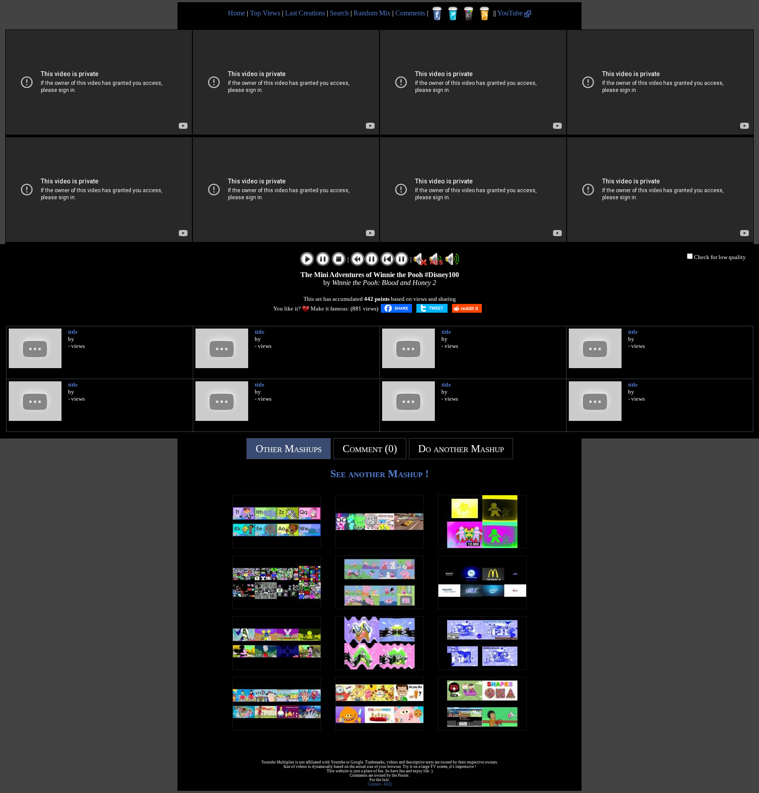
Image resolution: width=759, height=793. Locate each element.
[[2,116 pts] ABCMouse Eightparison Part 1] (276, 546)
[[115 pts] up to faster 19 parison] (482, 728)
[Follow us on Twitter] (453, 14)
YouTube (510, 13)
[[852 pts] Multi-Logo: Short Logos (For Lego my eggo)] (482, 606)
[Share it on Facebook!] (396, 308)
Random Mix (372, 13)
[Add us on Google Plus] (469, 14)
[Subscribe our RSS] (484, 14)
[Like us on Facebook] (437, 14)
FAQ (388, 784)
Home (236, 13)
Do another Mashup (461, 448)
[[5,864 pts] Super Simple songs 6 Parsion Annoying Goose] (379, 728)
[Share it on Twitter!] (432, 308)
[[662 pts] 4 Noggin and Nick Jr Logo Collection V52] (482, 546)
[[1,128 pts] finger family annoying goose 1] (276, 728)
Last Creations (305, 13)
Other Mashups (289, 448)
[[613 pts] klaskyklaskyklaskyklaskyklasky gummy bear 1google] (276, 606)
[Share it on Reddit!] (467, 308)
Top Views (265, 13)
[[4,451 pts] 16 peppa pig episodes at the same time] (379, 606)
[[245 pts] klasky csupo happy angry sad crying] (379, 667)
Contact (374, 784)
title (73, 332)
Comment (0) (370, 448)
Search (339, 13)
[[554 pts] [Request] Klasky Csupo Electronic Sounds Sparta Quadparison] (482, 667)
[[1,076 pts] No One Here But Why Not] (276, 667)
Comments (410, 13)
